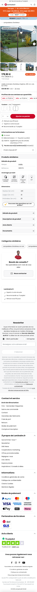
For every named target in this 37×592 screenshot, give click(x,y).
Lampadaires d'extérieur (12, 23)
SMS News (5, 446)
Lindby (20, 164)
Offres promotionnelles (10, 453)
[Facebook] (13, 563)
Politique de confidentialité (11, 480)
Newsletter (6, 443)
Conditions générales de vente (13, 477)
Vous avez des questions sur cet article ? (20, 204)
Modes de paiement (9, 426)
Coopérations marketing (11, 450)
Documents (7, 231)
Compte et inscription (10, 429)
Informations (8, 472)
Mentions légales (8, 487)
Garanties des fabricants (11, 416)
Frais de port (6, 419)
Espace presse (7, 463)
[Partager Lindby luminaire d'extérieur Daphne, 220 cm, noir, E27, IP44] (34, 32)
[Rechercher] (31, 4)
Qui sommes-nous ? (9, 440)
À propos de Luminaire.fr (14, 435)
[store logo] (11, 4)
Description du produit (12, 219)
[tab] (18, 413)
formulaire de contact (21, 382)
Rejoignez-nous (7, 456)
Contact (5, 412)
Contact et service (11, 398)
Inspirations (6, 466)
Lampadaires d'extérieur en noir (13, 246)
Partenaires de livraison (13, 516)
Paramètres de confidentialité (13, 566)
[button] (4, 67)
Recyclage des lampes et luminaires (19, 575)
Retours (4, 422)
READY (17, 15)
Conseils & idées (17, 466)
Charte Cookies (7, 484)
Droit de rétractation (10, 403)
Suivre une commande (10, 409)
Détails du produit (10, 213)
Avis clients (7, 225)
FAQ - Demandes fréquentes (12, 406)
